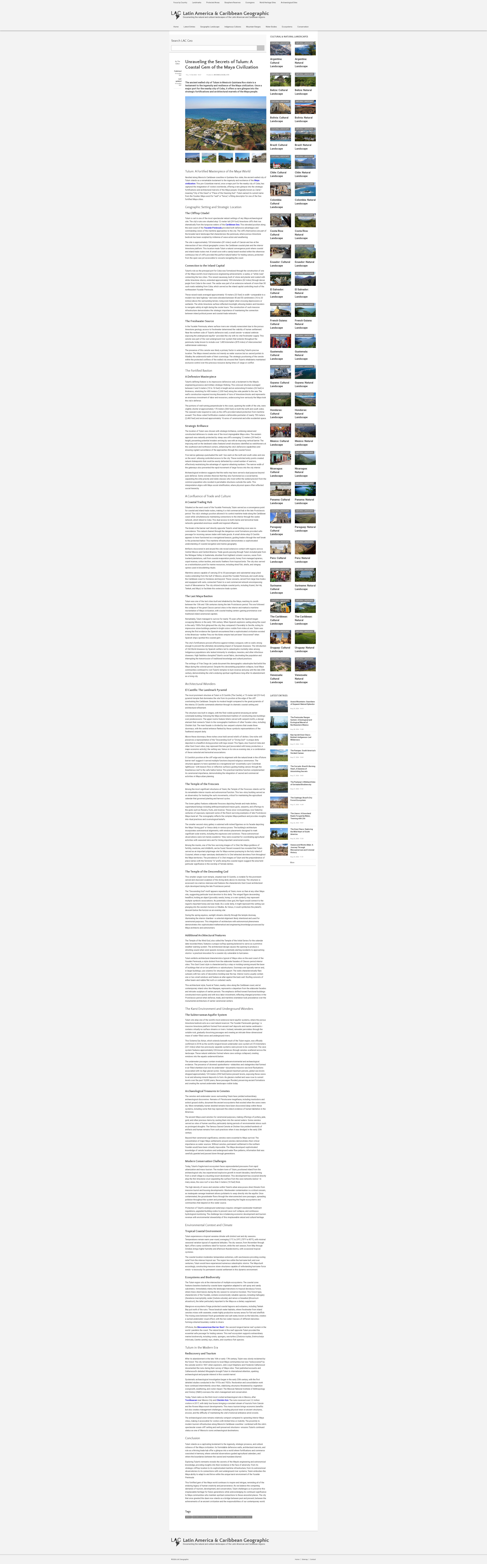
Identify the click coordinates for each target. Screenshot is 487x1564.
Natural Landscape (304, 43)
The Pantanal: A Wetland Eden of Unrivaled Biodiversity (302, 783)
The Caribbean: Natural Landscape (303, 620)
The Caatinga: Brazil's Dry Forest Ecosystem (301, 799)
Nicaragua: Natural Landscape (301, 472)
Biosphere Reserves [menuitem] (233, 3)
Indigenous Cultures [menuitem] (232, 27)
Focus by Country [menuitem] (180, 3)
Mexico (188, 1517)
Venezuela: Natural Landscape (301, 679)
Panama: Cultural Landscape (280, 501)
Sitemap (305, 1559)
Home (297, 1559)
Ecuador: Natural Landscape (304, 263)
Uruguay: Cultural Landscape (280, 649)
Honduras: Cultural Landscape (276, 413)
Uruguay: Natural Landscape (304, 649)
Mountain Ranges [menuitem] (253, 27)
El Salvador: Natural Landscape (302, 293)
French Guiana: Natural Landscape (303, 324)
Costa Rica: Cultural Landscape (276, 234)
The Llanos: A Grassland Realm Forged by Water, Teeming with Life (300, 816)
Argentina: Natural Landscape (301, 63)
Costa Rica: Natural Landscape (301, 234)
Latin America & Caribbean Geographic (226, 13)
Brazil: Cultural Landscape (278, 146)
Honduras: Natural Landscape (301, 413)
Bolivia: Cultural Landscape (279, 119)
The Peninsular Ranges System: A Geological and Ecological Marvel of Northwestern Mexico (301, 721)
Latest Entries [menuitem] (189, 27)
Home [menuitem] (176, 27)
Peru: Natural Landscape (302, 560)
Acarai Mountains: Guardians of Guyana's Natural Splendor (302, 703)
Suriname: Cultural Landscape (276, 589)
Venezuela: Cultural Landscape (276, 679)
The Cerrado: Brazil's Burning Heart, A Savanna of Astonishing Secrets (302, 768)
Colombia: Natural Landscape (305, 201)
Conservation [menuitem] (303, 27)
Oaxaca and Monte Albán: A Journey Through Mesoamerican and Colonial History (302, 848)
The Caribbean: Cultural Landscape (279, 620)
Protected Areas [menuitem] (213, 3)
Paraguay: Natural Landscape (305, 528)
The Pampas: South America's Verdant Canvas (303, 752)
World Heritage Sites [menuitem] (268, 3)
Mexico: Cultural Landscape (279, 443)
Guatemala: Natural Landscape (301, 355)
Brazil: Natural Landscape (303, 146)
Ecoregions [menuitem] (250, 3)
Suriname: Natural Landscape (305, 587)
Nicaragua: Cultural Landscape (276, 472)
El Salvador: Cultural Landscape (277, 293)
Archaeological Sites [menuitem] (289, 3)
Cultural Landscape (280, 43)
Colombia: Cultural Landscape (276, 203)
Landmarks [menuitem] (196, 3)
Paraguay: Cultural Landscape (276, 530)
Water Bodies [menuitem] (271, 27)
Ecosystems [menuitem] (287, 27)
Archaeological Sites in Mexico (205, 1517)
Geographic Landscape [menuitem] (209, 27)
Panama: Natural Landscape (304, 501)
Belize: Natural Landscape (303, 92)
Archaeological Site (221, 75)
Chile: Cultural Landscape (278, 174)
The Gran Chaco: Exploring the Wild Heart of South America (301, 831)
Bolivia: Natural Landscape (303, 119)
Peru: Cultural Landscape (278, 560)
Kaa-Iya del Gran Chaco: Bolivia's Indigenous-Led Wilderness (300, 737)
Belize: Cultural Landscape (279, 92)
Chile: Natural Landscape (302, 174)
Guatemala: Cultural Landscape (276, 355)
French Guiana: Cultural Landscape (278, 324)
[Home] (176, 15)
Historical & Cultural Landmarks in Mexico (235, 1517)
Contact (313, 1559)
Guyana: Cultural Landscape (279, 384)
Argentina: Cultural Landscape (276, 63)
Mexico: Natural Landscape (304, 443)
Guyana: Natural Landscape (304, 384)
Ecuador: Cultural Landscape (280, 263)
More (292, 862)
